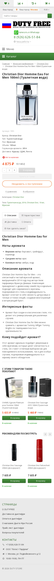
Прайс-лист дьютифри (13, 527)
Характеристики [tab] (32, 215)
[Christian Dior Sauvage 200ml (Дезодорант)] (14, 450)
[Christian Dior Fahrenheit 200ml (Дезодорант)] (39, 450)
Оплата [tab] (27, 221)
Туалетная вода (14, 202)
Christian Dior (18, 197)
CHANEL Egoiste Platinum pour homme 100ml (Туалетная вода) (13, 405)
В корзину (15, 418)
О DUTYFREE (8, 509)
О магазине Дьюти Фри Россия (17, 523)
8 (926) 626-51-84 (27, 37)
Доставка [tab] (12, 221)
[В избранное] (24, 422)
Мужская (6, 205)
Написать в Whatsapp (28, 32)
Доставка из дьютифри (13, 514)
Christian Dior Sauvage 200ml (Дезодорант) (12, 466)
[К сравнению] (19, 422)
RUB (46, 9)
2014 (24, 202)
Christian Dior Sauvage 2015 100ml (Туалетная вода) (38, 405)
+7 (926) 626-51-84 (15, 544)
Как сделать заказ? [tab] (16, 228)
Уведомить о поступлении (27, 183)
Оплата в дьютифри (12, 518)
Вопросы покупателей (13, 532)
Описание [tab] (11, 215)
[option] (14, 400)
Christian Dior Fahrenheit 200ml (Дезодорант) (39, 466)
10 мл (41, 202)
